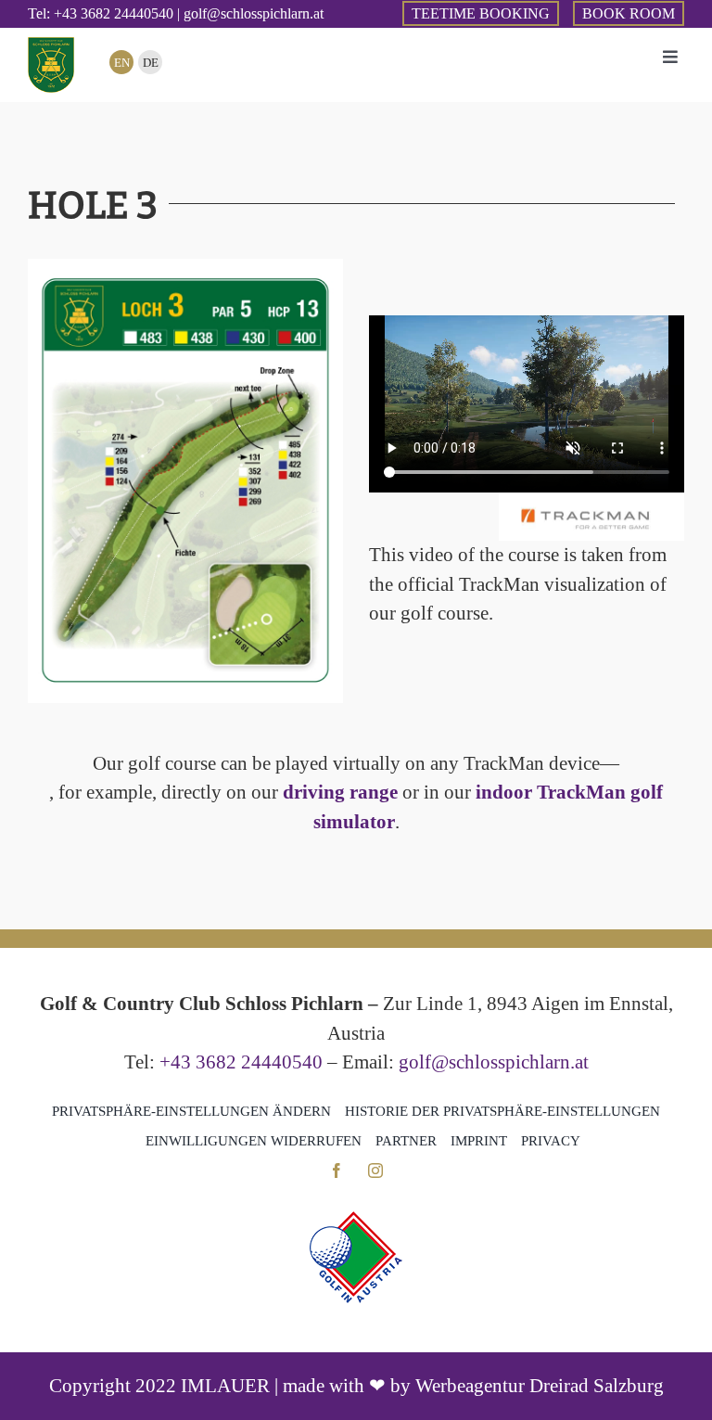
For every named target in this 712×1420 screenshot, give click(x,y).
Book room (628, 13)
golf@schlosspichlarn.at (494, 1062)
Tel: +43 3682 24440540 (100, 13)
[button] (191, 1111)
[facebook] (336, 1170)
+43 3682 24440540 (241, 1062)
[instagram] (375, 1170)
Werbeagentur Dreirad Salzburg (539, 1386)
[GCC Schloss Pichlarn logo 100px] (51, 46)
